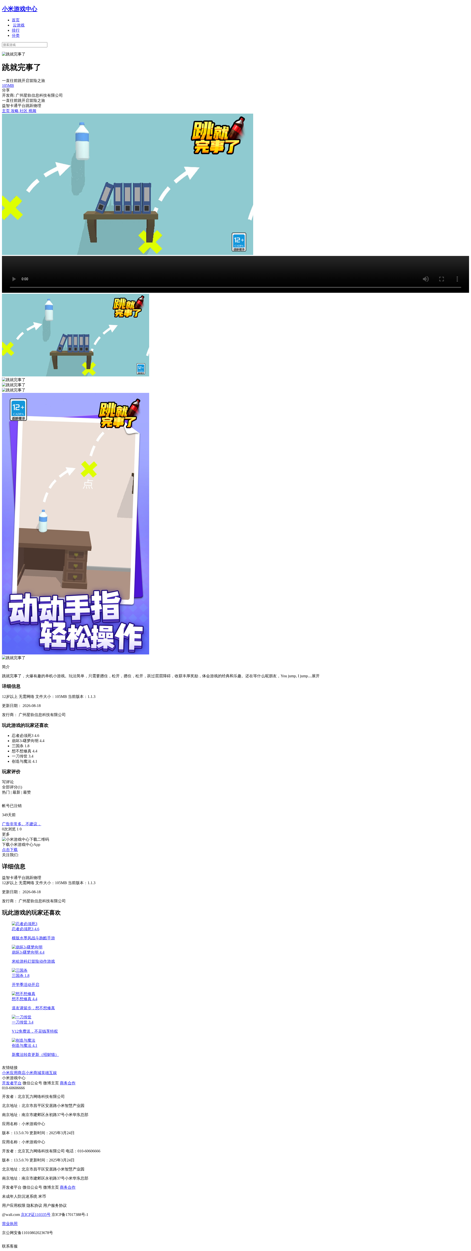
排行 (16, 30)
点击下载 (10, 850)
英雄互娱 (49, 1073)
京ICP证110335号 (36, 1214)
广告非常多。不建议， (21, 824)
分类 (16, 35)
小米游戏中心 (19, 9)
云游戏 (19, 25)
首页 (16, 20)
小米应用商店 (14, 1073)
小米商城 (33, 1073)
